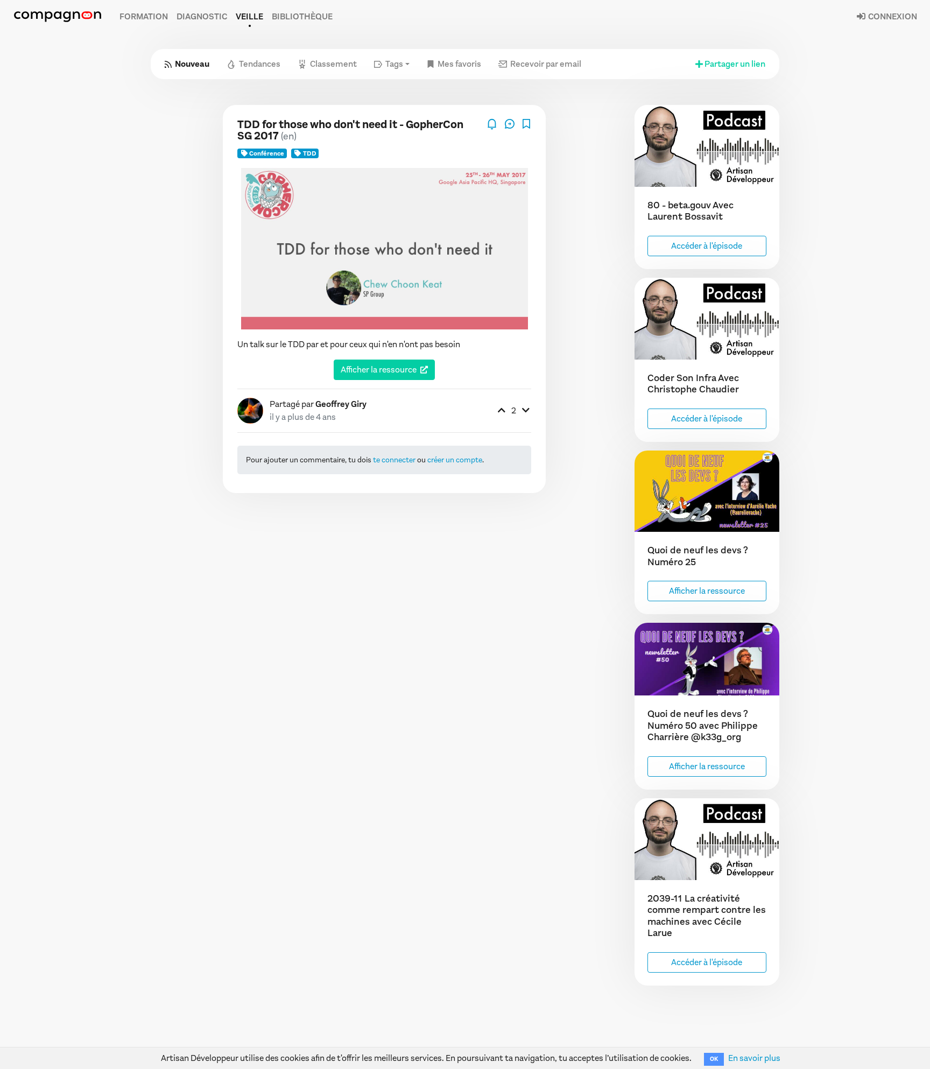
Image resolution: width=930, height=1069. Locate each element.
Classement (333, 63)
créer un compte (454, 460)
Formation (143, 16)
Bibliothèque (302, 16)
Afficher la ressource (379, 369)
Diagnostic (202, 16)
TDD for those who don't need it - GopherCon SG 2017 (350, 130)
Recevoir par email (545, 63)
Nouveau (192, 63)
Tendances (259, 63)
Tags (394, 63)
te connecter (394, 460)
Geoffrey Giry (341, 404)
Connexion (891, 16)
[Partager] (510, 123)
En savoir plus (754, 1058)
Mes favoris (459, 63)
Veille (249, 16)
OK (714, 1059)
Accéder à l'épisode (706, 245)
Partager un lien (734, 63)
